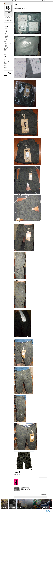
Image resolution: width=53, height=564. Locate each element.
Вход (13, 0)
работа (7, 20)
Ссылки (5, 37)
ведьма (11, 17)
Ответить (41, 494)
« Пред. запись (21, 496)
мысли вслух (7, 19)
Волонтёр (5, 59)
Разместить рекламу (47, 511)
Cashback (6, 46)
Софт (4, 64)
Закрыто (5, 50)
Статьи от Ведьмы (6, 55)
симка (8, 20)
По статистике (5, 60)
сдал (24, 9)
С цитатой (43, 494)
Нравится (42, 477)
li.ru (9, 16)
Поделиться (45, 477)
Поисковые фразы (10, 75)
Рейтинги (17, 0)
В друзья (9, 12)
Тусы (4, 65)
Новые (46, 496)
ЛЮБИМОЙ (6, 17)
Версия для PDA (47, 510)
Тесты (5, 51)
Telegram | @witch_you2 (7, 34)
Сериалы (6, 42)
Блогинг (5, 45)
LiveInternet (5, 0)
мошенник (5, 19)
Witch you (4, 3)
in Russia (6, 24)
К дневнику (25, 496)
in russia (8, 16)
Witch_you (22, 487)
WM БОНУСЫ (5, 58)
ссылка (29, 480)
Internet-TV (6, 36)
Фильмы (5, 41)
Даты (4, 38)
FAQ (4, 62)
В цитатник (45, 494)
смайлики (6, 52)
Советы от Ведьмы (6, 47)
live (10, 16)
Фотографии (5, 39)
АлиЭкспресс (6, 33)
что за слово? (5, 63)
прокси (5, 20)
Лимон (5, 30)
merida (11, 16)
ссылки (9, 20)
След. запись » (28, 496)
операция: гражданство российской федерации (8, 19)
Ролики (5, 31)
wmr (4, 17)
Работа (5, 48)
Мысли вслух (5, 32)
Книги (4, 57)
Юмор (5, 49)
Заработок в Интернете (6, 43)
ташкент (11, 20)
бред (4, 56)
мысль (9, 19)
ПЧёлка (9, 17)
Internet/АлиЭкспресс (18, 474)
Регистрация (10, 0)
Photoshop (5, 67)
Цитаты (5, 54)
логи (10, 18)
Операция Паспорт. (7, 29)
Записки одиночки (6, 61)
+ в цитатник (23, 5)
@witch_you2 (5, 16)
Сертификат (6, 35)
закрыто (5, 18)
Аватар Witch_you (8, 8)
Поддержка (42, 0)
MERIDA (5, 25)
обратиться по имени (26, 487)
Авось (20, 0)
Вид (43, 0)
